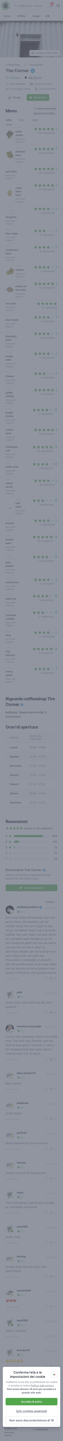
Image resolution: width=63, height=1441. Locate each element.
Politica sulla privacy (42, 1385)
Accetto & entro (31, 1401)
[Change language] (54, 1375)
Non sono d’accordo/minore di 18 (31, 1420)
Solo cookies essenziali (31, 1411)
